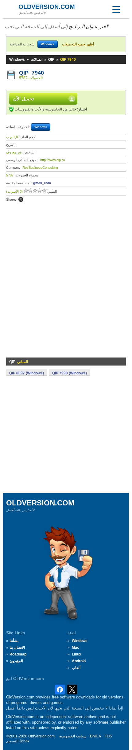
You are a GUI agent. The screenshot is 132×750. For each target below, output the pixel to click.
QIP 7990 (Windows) (69, 373)
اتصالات (36, 59)
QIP (51, 59)
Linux (76, 654)
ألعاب (76, 668)
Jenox (24, 741)
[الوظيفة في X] (20, 199)
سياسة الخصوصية (72, 736)
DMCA (95, 736)
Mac (75, 647)
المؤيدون (16, 661)
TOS (108, 736)
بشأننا (14, 641)
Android (79, 661)
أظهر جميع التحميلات (78, 44)
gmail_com (42, 183)
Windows (17, 59)
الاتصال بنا (17, 647)
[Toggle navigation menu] (116, 9)
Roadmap (18, 654)
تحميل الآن (23, 98)
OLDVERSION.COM (46, 6)
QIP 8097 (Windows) (26, 373)
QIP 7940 (31, 73)
